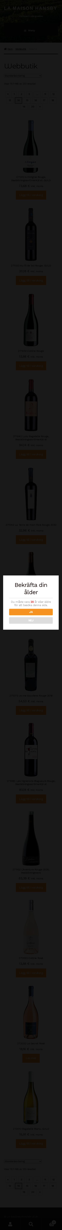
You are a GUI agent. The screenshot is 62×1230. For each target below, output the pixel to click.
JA (31, 612)
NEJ (31, 620)
